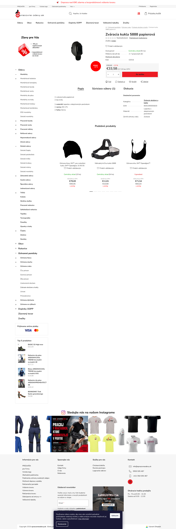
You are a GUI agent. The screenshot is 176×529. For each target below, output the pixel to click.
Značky (21, 318)
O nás (60, 471)
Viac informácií (83, 519)
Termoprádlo (25, 218)
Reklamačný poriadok (30, 484)
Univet (22, 291)
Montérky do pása (26, 95)
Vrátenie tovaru (28, 487)
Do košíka (140, 74)
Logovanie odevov (99, 471)
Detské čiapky (25, 150)
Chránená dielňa (99, 465)
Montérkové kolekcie (28, 78)
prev (53, 164)
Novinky (23, 239)
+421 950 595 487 (140, 476)
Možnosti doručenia (113, 57)
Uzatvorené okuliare (27, 283)
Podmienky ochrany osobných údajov (35, 478)
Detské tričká (25, 159)
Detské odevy (25, 146)
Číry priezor (24, 270)
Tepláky (23, 214)
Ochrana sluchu (26, 262)
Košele (23, 197)
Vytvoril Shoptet (155, 527)
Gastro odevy (25, 180)
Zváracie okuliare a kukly (29, 287)
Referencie (62, 473)
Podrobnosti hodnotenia (138, 38)
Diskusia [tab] (128, 88)
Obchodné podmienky (59, 6)
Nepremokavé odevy (28, 138)
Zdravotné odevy (26, 176)
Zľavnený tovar (25, 313)
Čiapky (23, 231)
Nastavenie (62, 524)
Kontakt (60, 465)
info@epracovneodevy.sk (142, 466)
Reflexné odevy (26, 133)
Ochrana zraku (25, 266)
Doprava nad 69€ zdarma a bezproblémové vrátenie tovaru (88, 2)
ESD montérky (25, 112)
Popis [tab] (81, 88)
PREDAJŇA (21, 6)
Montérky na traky (27, 100)
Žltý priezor (24, 279)
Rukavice (22, 248)
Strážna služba (26, 201)
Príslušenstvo (25, 296)
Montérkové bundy (27, 87)
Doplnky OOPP (25, 308)
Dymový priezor (26, 275)
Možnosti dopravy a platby (32, 481)
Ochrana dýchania (27, 300)
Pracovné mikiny (26, 129)
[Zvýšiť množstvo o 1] (118, 74)
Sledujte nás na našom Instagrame (91, 412)
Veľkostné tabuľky (29, 500)
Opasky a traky (26, 226)
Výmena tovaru (28, 490)
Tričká (22, 193)
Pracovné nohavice (27, 205)
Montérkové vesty (27, 91)
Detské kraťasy (25, 163)
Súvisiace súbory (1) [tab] (103, 88)
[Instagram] (130, 481)
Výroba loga (43, 6)
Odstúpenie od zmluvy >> (31, 497)
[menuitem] (20, 22)
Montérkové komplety (28, 83)
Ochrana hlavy (25, 258)
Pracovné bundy (26, 121)
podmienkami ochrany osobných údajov (71, 510)
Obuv (21, 243)
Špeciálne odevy (26, 184)
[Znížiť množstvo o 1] (108, 74)
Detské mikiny (25, 167)
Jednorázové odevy (27, 188)
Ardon (113, 41)
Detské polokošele (27, 154)
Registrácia (153, 6)
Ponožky (23, 222)
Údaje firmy (62, 468)
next (157, 164)
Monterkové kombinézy (29, 108)
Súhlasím (114, 516)
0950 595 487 (138, 471)
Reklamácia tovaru (29, 493)
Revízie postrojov (99, 468)
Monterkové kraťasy (27, 104)
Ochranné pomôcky (27, 253)
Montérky (24, 74)
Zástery (23, 235)
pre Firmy (32, 6)
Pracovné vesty (26, 125)
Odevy (21, 69)
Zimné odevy (25, 142)
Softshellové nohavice (28, 209)
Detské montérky (26, 116)
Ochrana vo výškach (28, 304)
